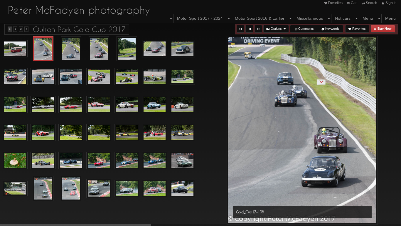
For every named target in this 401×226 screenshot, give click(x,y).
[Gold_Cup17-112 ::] (71, 49)
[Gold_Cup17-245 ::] (43, 160)
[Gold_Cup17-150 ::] (71, 76)
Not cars (343, 18)
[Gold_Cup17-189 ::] (71, 104)
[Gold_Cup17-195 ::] (127, 104)
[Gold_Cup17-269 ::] (71, 188)
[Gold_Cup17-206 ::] (43, 132)
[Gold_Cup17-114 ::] (99, 49)
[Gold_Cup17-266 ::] (43, 188)
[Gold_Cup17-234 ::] (155, 132)
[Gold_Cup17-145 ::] (43, 76)
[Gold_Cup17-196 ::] (155, 104)
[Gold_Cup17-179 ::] (182, 76)
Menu (368, 18)
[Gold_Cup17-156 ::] (99, 76)
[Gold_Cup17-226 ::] (99, 132)
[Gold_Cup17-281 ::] (127, 188)
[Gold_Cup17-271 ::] (99, 188)
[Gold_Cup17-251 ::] (71, 160)
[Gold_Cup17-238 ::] (182, 132)
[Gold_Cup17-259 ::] (155, 160)
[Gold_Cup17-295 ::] (182, 188)
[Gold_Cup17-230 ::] (127, 132)
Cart (354, 3)
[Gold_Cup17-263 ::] (182, 160)
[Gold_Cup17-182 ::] (15, 104)
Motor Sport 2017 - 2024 (200, 18)
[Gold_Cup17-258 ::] (127, 160)
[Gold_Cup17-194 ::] (99, 104)
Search (371, 3)
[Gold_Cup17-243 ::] (15, 160)
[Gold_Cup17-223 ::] (71, 132)
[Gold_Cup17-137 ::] (182, 48)
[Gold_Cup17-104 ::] (15, 48)
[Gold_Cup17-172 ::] (155, 76)
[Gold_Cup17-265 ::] (15, 188)
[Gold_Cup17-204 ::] (15, 132)
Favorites (335, 3)
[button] (240, 29)
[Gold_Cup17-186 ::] (43, 104)
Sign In (391, 3)
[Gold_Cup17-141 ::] (15, 76)
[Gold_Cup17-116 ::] (127, 49)
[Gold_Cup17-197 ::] (182, 104)
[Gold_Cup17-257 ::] (99, 160)
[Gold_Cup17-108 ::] (43, 49)
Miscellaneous (309, 18)
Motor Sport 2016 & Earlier (259, 18)
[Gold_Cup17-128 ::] (155, 48)
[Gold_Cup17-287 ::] (155, 188)
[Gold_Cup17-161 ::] (127, 76)
